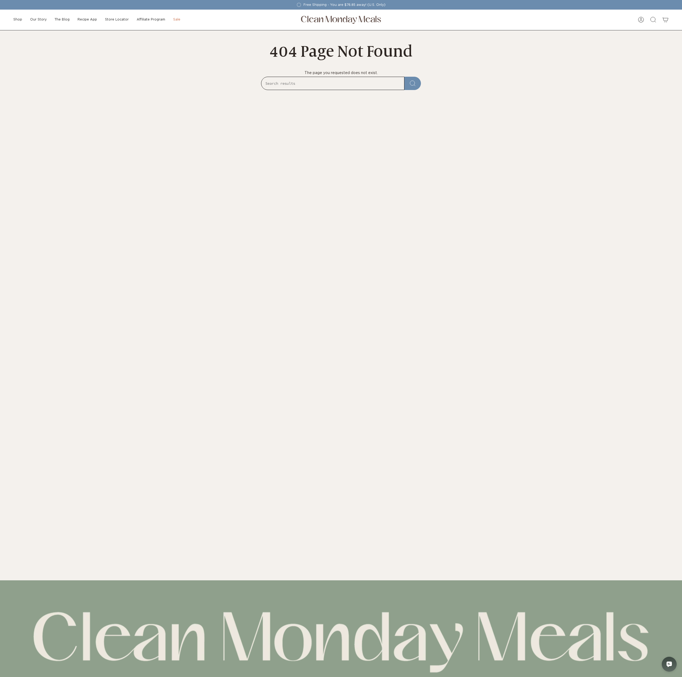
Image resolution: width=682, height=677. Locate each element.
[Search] (412, 83)
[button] (17, 20)
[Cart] (665, 19)
